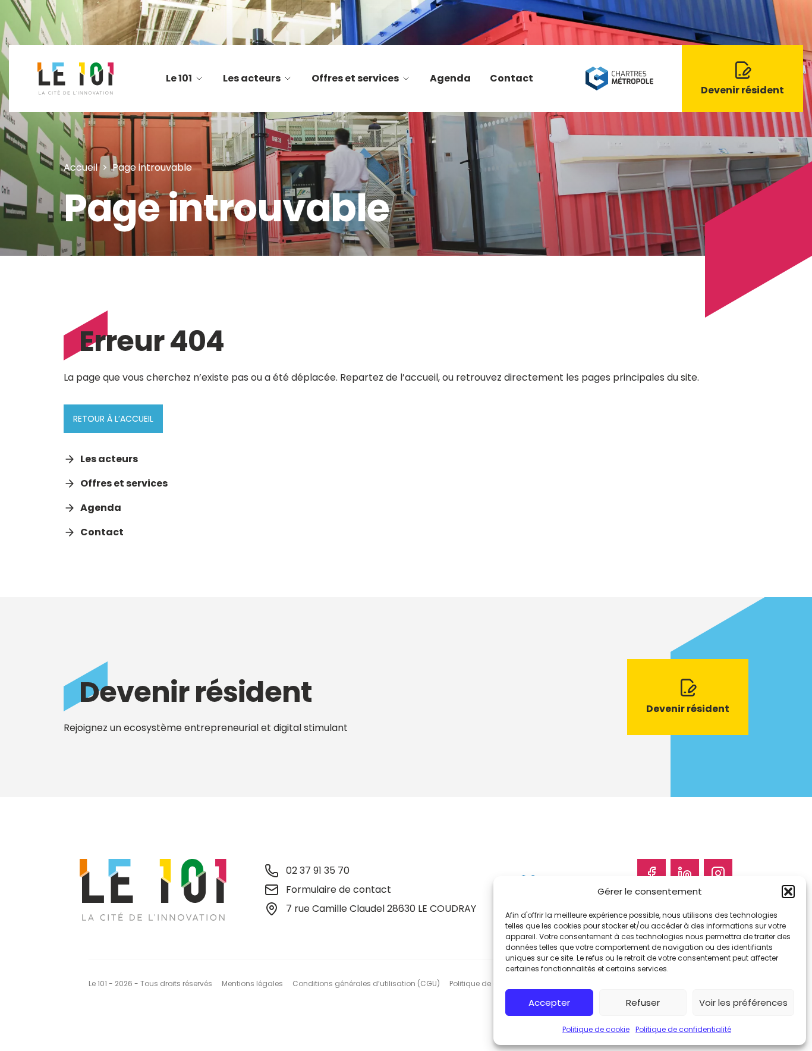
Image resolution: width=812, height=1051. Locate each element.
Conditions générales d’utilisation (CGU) (366, 983)
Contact (511, 78)
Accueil (80, 167)
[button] (788, 892)
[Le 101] (75, 78)
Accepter (549, 1002)
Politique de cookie (596, 1029)
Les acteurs (252, 78)
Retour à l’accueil (113, 419)
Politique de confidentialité (683, 1029)
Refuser (643, 1002)
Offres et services (355, 78)
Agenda (450, 78)
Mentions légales (252, 983)
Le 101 (179, 78)
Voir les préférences (743, 1002)
